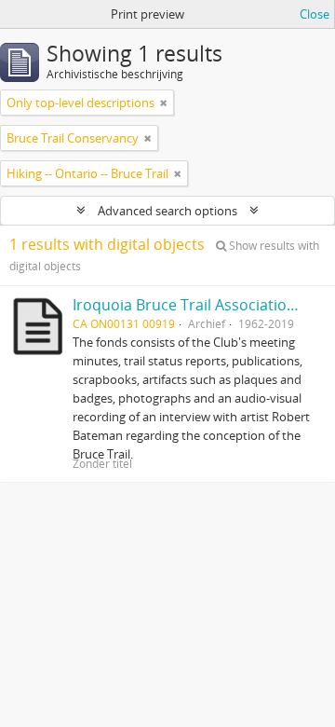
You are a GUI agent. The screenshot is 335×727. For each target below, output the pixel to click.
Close (314, 14)
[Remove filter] (164, 102)
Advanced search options (167, 210)
